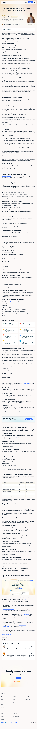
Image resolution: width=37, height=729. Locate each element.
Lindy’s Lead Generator (24, 614)
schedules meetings (7, 626)
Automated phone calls (6, 176)
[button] (34, 2)
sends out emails (22, 625)
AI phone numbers (26, 383)
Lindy (16, 436)
